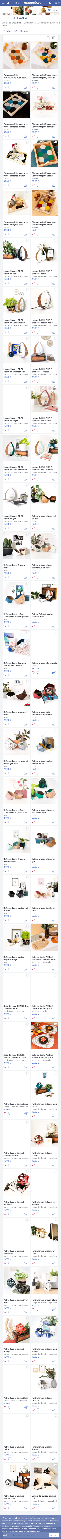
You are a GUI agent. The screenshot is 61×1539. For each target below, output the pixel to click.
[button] (57, 3)
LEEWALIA (20, 18)
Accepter (54, 1535)
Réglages (6, 1535)
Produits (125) (11, 31)
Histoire (24, 31)
